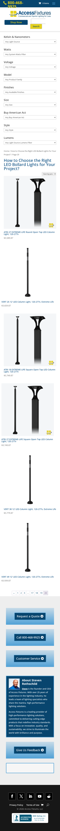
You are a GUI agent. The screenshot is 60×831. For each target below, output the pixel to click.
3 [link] (24, 593)
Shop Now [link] (16, 22)
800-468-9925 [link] (15, 4)
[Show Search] (48, 805)
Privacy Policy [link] (16, 805)
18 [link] (37, 593)
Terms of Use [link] (32, 805)
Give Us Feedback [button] (28, 750)
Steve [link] (25, 688)
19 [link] (41, 593)
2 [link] (21, 593)
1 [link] (17, 593)
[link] (44, 3)
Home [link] (6, 151)
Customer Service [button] (28, 658)
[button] (53, 3)
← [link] (14, 593)
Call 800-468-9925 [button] (28, 637)
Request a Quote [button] (28, 616)
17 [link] (32, 593)
